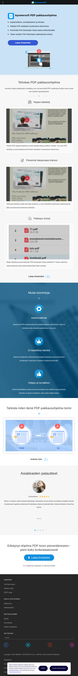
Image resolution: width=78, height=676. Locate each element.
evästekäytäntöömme (15, 671)
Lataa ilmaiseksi (23, 43)
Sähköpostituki (9, 607)
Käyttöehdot (8, 660)
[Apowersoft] (39, 2)
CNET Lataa (8, 592)
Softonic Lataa (8, 588)
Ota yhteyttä (8, 623)
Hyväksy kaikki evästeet (58, 668)
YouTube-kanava (9, 584)
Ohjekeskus (8, 603)
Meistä (6, 619)
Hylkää (43, 668)
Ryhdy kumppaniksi (10, 627)
